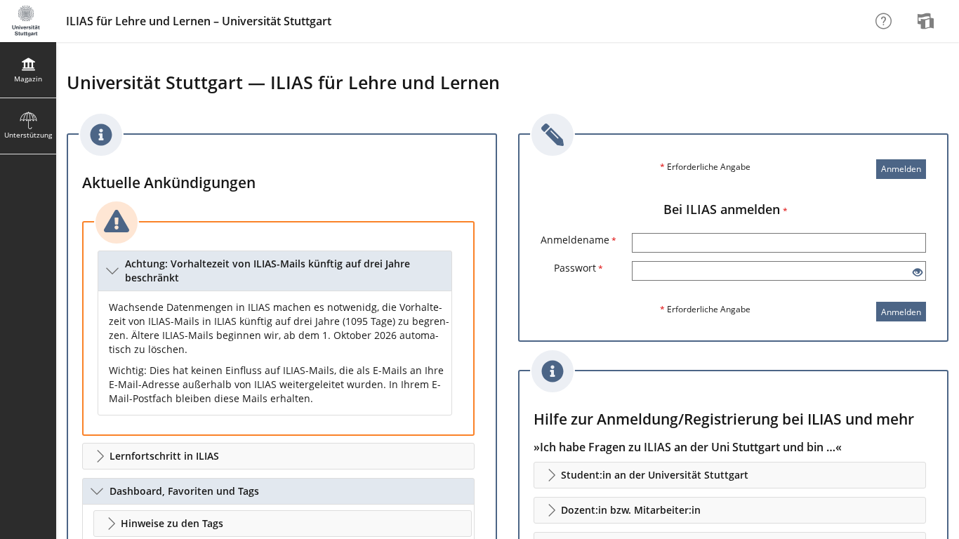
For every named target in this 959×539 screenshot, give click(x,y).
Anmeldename (578, 239)
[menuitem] (927, 21)
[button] (275, 271)
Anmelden (901, 169)
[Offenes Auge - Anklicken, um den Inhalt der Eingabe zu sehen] (917, 272)
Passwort (578, 267)
